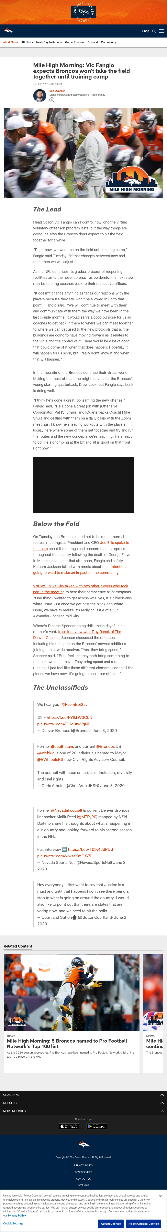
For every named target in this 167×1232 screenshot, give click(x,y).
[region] (83, 1211)
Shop (145, 31)
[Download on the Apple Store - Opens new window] (69, 1127)
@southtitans (62, 746)
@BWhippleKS (50, 759)
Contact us (83, 1178)
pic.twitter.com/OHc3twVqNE (63, 723)
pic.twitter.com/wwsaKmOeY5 (64, 855)
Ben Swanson (57, 90)
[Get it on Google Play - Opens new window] (97, 1128)
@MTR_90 (87, 816)
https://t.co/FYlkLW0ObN (69, 717)
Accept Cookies (111, 1223)
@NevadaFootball (66, 810)
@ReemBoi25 (74, 704)
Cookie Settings (13, 1223)
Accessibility (83, 1172)
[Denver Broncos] (83, 1145)
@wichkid (46, 752)
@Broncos (105, 746)
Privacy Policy (83, 1165)
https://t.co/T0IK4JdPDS (90, 849)
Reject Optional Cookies (144, 1223)
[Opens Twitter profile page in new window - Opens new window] (51, 99)
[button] (83, 485)
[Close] (160, 1196)
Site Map (83, 1185)
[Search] (154, 31)
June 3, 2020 (104, 730)
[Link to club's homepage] (8, 29)
